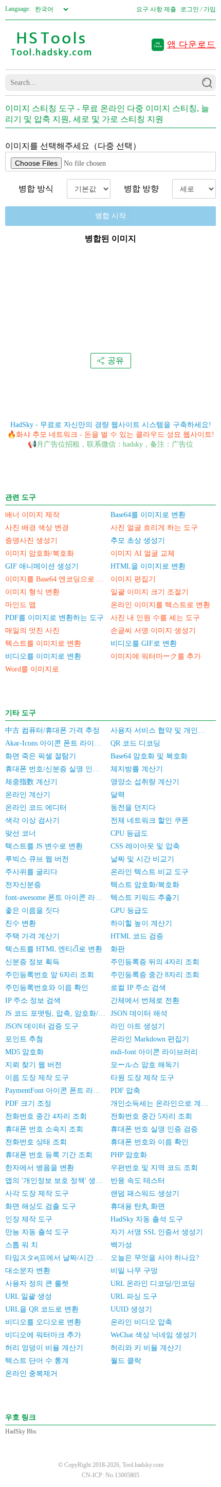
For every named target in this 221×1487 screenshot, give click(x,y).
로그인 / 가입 (198, 9)
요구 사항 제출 (156, 9)
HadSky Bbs (20, 1431)
